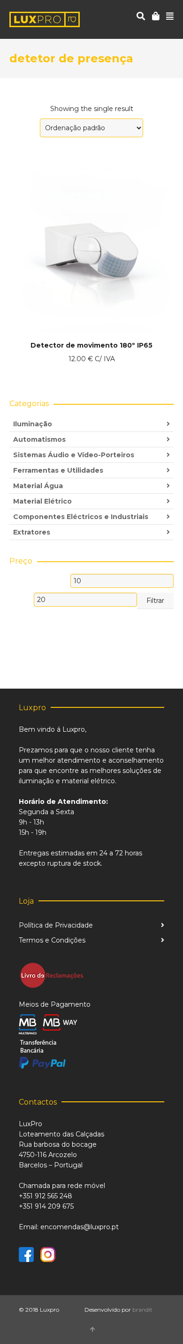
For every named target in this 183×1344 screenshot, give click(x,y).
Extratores (31, 532)
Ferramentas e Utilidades (58, 470)
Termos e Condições (52, 940)
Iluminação (32, 424)
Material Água (38, 486)
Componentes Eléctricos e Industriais (80, 516)
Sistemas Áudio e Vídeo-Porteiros (73, 455)
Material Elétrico (42, 501)
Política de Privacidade (56, 925)
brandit (142, 1309)
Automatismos (39, 439)
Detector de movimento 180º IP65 (91, 345)
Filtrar (155, 600)
